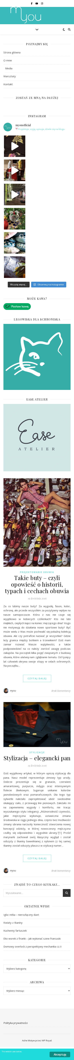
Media (8, 68)
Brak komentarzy (61, 690)
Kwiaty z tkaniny (13, 922)
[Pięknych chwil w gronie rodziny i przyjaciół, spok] (14, 219)
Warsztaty (9, 76)
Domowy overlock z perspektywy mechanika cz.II (32, 946)
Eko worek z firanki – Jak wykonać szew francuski (32, 938)
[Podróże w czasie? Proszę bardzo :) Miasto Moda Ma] (14, 194)
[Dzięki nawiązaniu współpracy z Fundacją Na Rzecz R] (14, 243)
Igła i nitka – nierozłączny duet (21, 914)
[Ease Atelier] (37, 306)
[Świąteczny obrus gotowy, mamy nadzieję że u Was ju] (14, 267)
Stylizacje (37, 752)
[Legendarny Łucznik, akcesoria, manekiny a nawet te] (14, 170)
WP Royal (47, 1040)
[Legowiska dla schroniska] (37, 357)
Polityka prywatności (15, 1023)
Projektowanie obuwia (37, 572)
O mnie (7, 60)
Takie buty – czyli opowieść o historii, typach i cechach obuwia (37, 584)
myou (13, 690)
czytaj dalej (37, 678)
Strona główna (11, 52)
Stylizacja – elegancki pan (37, 758)
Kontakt (8, 84)
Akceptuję (60, 1054)
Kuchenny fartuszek (15, 930)
